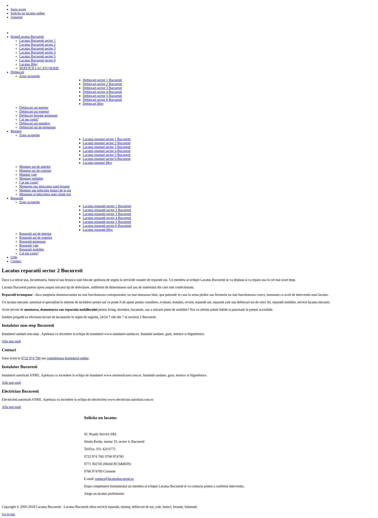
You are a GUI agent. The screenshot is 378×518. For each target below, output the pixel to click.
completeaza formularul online (68, 358)
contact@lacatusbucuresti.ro (114, 479)
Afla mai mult (11, 341)
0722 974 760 (30, 358)
